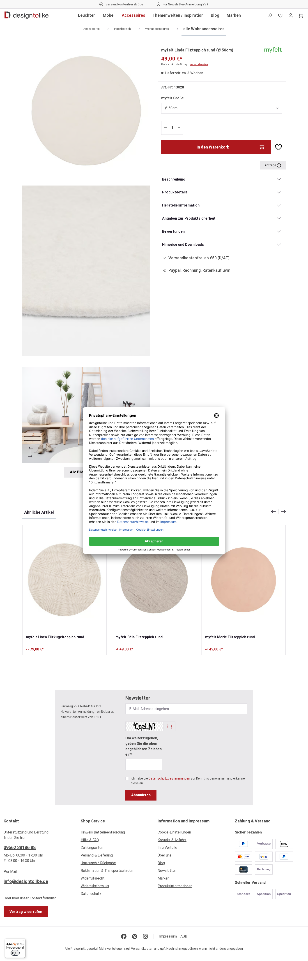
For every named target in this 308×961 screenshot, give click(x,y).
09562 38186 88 (20, 847)
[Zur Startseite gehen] (26, 15)
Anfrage (270, 165)
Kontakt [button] (11, 821)
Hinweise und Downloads (183, 244)
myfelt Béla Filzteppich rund (139, 637)
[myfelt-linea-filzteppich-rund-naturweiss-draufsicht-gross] (86, 111)
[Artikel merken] (276, 147)
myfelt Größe (172, 98)
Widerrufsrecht (93, 878)
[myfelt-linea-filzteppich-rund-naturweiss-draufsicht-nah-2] (86, 271)
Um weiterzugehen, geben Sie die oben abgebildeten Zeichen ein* (143, 746)
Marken (163, 878)
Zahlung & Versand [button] (253, 821)
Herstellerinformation (181, 205)
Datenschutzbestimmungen (169, 778)
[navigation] (278, 511)
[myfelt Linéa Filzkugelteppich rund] (64, 579)
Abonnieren (141, 795)
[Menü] (22, 941)
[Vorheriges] (30, 448)
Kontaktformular (42, 898)
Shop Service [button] (93, 821)
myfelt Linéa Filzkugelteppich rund (55, 637)
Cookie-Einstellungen (174, 832)
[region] (86, 262)
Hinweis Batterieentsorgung (103, 832)
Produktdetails (175, 192)
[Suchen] (269, 15)
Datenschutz (91, 893)
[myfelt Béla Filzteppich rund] (153, 579)
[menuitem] (116, 833)
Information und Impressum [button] (183, 821)
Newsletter (167, 870)
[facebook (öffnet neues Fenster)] (123, 936)
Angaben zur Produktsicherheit (189, 218)
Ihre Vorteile (167, 847)
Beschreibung (173, 179)
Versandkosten (199, 64)
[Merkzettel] (280, 15)
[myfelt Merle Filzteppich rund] (243, 579)
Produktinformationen (175, 886)
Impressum (168, 936)
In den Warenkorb (213, 147)
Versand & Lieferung (97, 855)
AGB (183, 936)
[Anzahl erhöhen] (179, 128)
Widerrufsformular (95, 886)
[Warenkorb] (301, 15)
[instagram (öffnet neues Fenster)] (145, 936)
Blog (161, 863)
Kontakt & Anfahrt (172, 840)
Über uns (164, 855)
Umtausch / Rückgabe (98, 863)
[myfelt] (273, 49)
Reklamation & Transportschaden (107, 870)
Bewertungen (173, 231)
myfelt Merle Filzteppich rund (230, 637)
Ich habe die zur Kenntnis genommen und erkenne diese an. (188, 781)
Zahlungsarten (92, 847)
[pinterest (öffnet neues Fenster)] (134, 936)
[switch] (15, 953)
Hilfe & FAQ (90, 840)
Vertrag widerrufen (25, 912)
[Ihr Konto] (290, 15)
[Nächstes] (30, 456)
